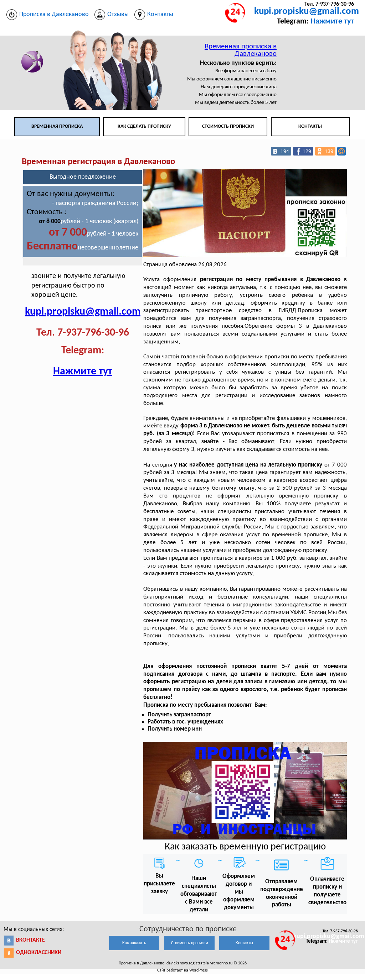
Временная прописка (57, 126)
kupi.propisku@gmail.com (306, 11)
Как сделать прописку (144, 126)
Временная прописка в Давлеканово (241, 50)
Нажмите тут (332, 21)
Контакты (310, 126)
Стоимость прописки (228, 126)
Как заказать (134, 943)
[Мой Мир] (341, 151)
